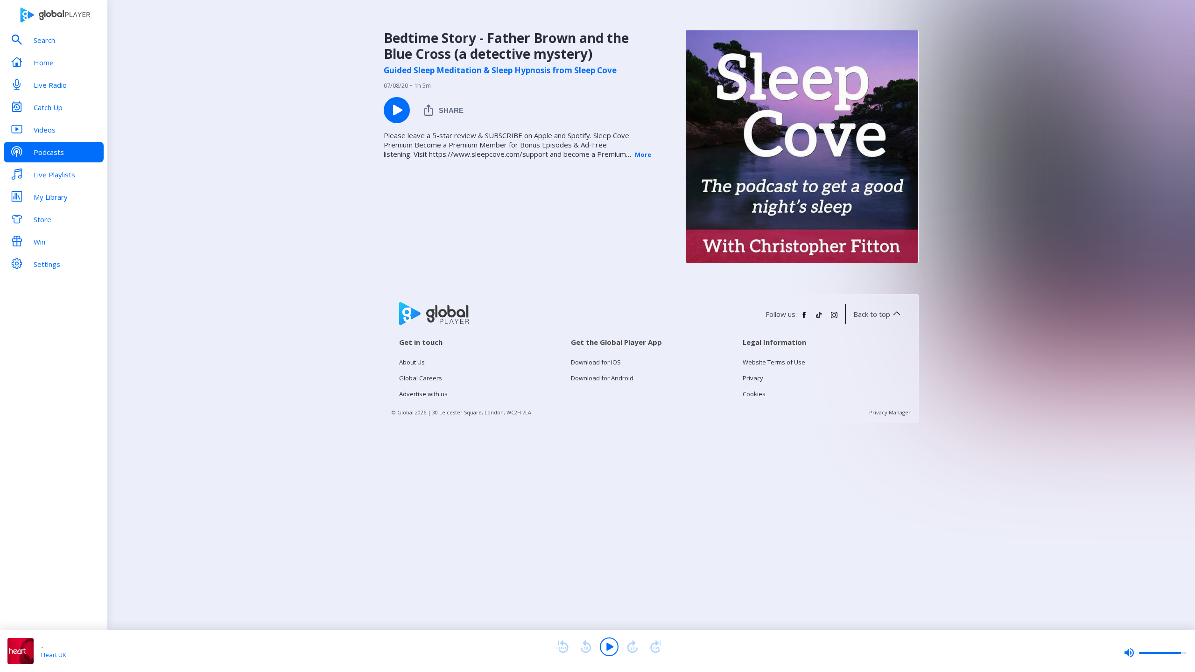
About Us (412, 362)
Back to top (871, 314)
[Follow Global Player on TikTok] (819, 318)
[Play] (609, 646)
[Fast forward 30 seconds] (632, 646)
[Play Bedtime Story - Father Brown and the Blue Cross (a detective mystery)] (397, 110)
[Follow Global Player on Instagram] (834, 318)
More (643, 154)
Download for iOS (596, 362)
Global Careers (420, 378)
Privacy (753, 378)
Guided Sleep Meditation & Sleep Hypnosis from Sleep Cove (500, 70)
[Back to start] (562, 646)
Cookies (754, 394)
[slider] (1155, 652)
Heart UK (53, 655)
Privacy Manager (890, 412)
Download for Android (602, 378)
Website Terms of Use (774, 362)
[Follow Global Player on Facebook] (804, 318)
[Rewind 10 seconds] (585, 646)
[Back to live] (656, 646)
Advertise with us (423, 394)
